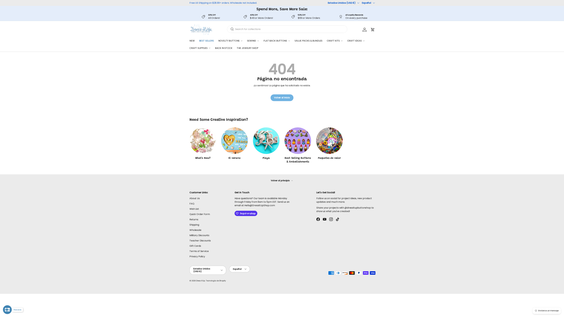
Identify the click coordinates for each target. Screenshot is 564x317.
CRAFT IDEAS (354, 40)
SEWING (251, 40)
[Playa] (266, 140)
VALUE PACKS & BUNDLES (308, 40)
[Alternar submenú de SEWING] (258, 41)
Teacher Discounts (200, 240)
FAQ (191, 203)
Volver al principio (280, 180)
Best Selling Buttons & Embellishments (298, 160)
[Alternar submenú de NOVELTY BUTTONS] (241, 41)
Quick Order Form (199, 214)
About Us (194, 198)
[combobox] (287, 29)
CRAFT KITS (333, 40)
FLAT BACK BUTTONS (275, 40)
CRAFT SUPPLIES (198, 48)
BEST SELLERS (206, 40)
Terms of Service (199, 251)
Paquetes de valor (329, 158)
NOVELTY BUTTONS (229, 40)
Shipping (194, 224)
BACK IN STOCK (223, 48)
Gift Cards (195, 246)
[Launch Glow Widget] (7, 309)
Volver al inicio (282, 97)
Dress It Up (200, 280)
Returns (193, 219)
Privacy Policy (197, 256)
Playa (266, 158)
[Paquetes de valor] (329, 140)
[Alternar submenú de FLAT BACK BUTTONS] (289, 41)
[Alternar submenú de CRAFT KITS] (342, 41)
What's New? (202, 158)
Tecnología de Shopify (216, 280)
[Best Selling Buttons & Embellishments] (297, 140)
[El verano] (234, 140)
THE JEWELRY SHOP (247, 48)
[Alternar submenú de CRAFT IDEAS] (364, 41)
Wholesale (195, 230)
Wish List (194, 209)
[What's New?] (203, 140)
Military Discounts (199, 235)
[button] (373, 29)
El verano (234, 158)
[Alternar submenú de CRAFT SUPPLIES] (209, 48)
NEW (192, 40)
